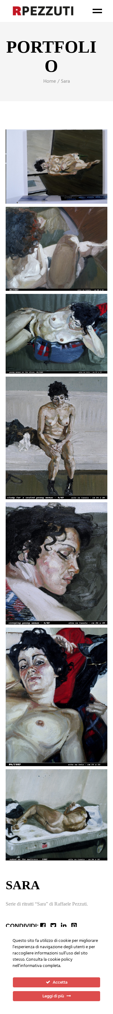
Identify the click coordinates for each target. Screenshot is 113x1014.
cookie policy (60, 959)
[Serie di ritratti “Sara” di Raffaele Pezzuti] (56, 166)
